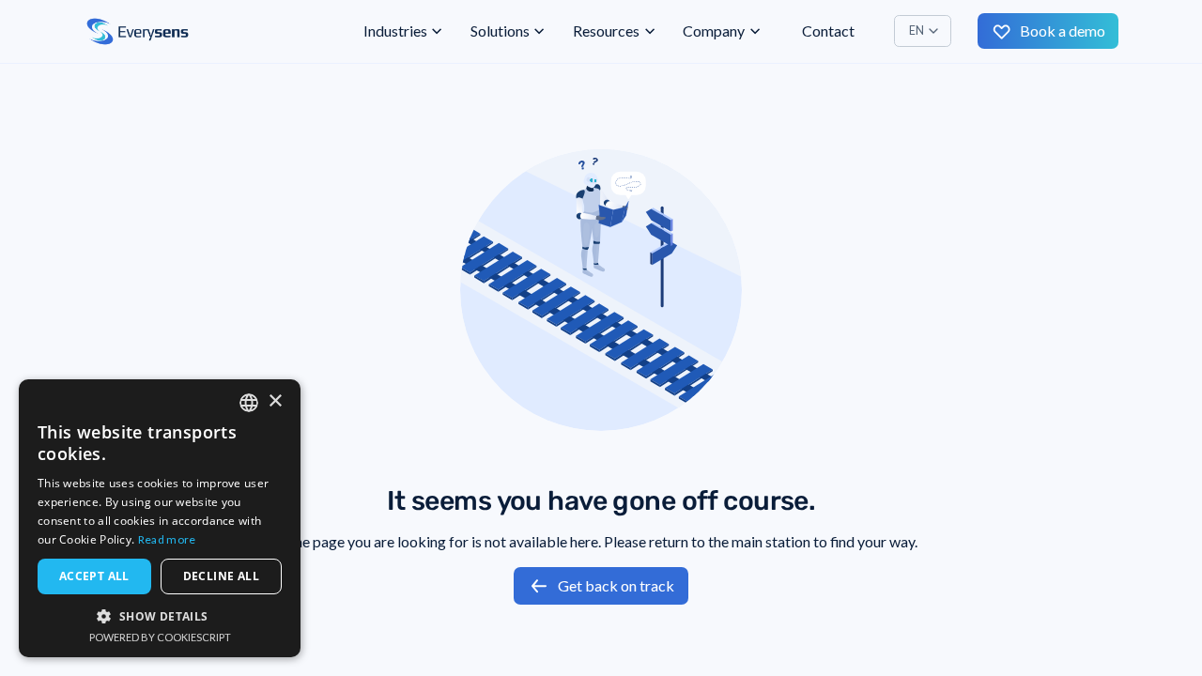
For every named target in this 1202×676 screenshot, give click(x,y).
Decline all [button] (221, 576)
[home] (138, 32)
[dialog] (159, 518)
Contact (828, 30)
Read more (167, 539)
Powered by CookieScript (160, 637)
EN (916, 30)
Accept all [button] (94, 576)
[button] (403, 31)
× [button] (275, 401)
